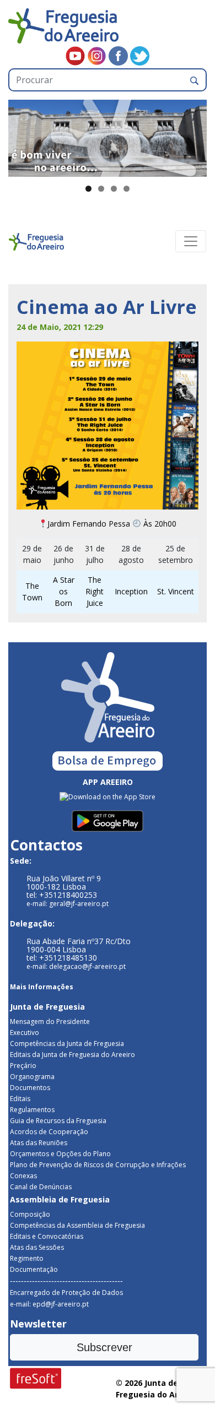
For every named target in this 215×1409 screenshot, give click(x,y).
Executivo (24, 1032)
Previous (22, 135)
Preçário (23, 1065)
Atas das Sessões (37, 1247)
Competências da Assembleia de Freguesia (77, 1225)
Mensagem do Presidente (50, 1021)
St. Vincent (175, 591)
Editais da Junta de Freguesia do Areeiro (72, 1054)
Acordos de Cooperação (49, 1131)
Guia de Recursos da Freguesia (58, 1120)
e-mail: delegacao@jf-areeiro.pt (76, 966)
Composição (30, 1214)
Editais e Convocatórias (46, 1236)
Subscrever (104, 1347)
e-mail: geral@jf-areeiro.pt (67, 903)
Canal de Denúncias (41, 1186)
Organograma (32, 1076)
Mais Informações (41, 986)
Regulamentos (32, 1109)
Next (193, 135)
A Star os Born (63, 591)
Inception (131, 591)
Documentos (30, 1087)
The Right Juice (94, 591)
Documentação (34, 1269)
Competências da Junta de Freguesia (67, 1043)
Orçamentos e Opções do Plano (60, 1153)
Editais (20, 1098)
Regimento (27, 1258)
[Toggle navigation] (190, 241)
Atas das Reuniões (38, 1142)
